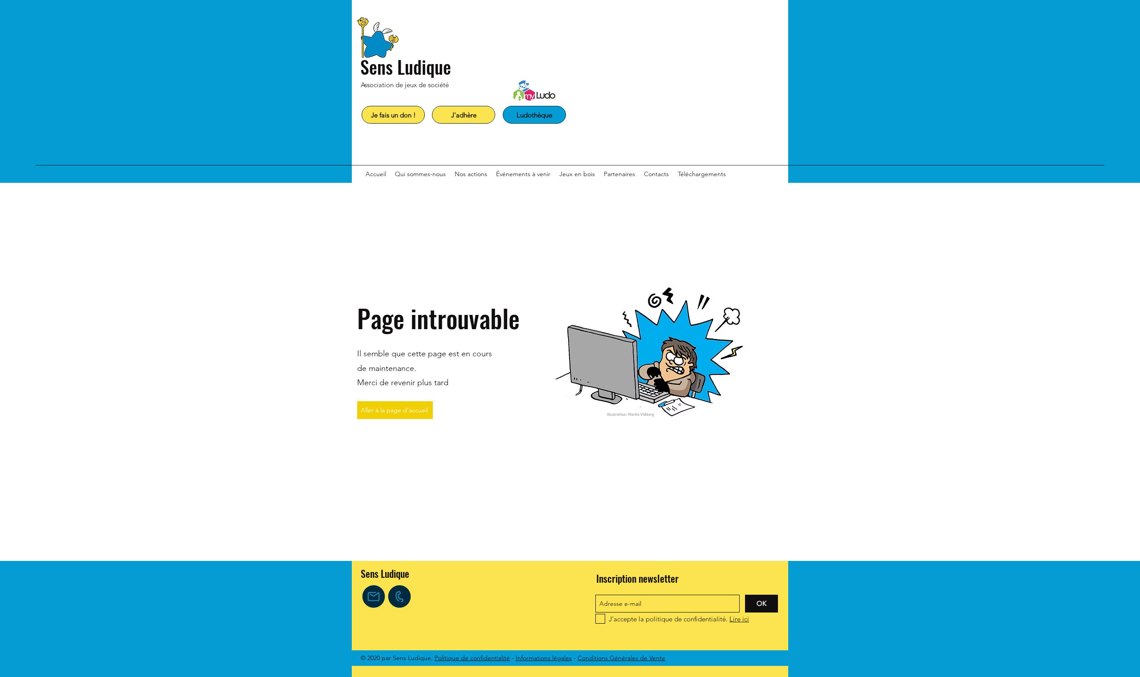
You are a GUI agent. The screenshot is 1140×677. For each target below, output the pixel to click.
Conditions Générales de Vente (621, 658)
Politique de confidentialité (472, 658)
